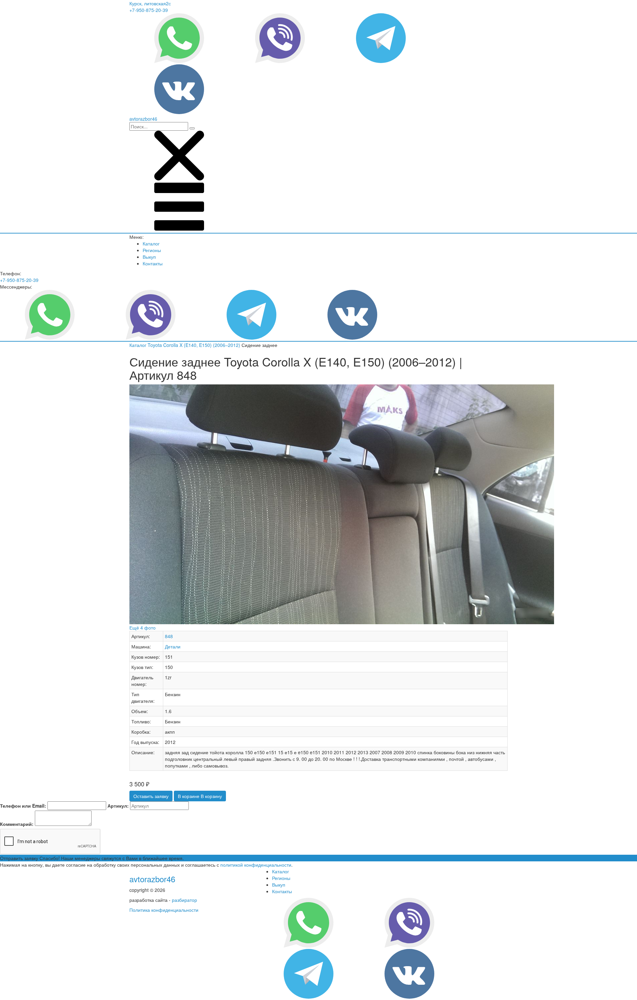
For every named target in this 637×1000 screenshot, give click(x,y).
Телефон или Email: (23, 805)
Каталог (151, 243)
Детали (172, 646)
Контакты (153, 263)
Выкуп (149, 256)
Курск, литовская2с (150, 3)
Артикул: (118, 805)
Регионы (152, 250)
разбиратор (184, 900)
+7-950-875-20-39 (148, 10)
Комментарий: (17, 824)
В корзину (200, 796)
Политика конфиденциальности (163, 909)
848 (169, 636)
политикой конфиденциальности (255, 864)
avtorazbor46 (152, 879)
